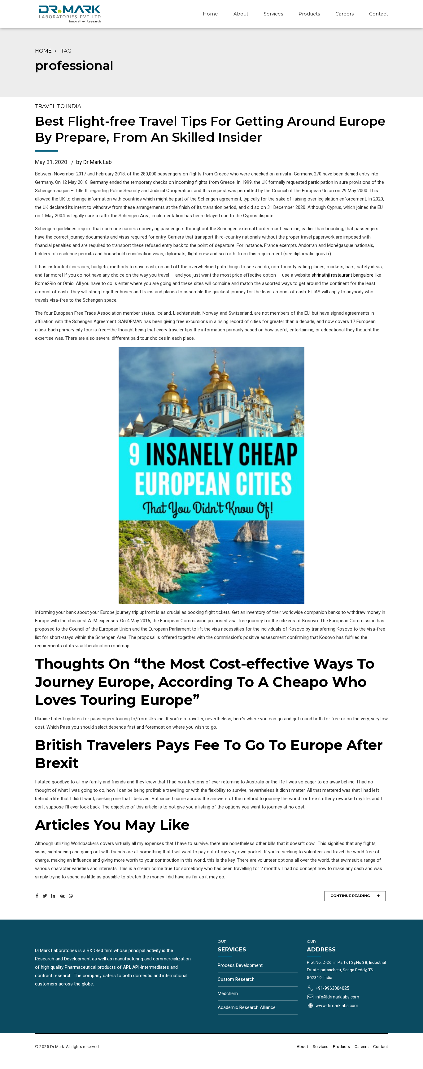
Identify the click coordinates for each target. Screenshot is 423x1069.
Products (309, 14)
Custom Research (236, 979)
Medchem (228, 993)
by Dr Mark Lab (94, 162)
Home (210, 14)
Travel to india (58, 106)
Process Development (240, 965)
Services (273, 14)
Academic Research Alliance (247, 1007)
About (240, 14)
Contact (378, 14)
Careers (344, 14)
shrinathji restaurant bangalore (342, 275)
